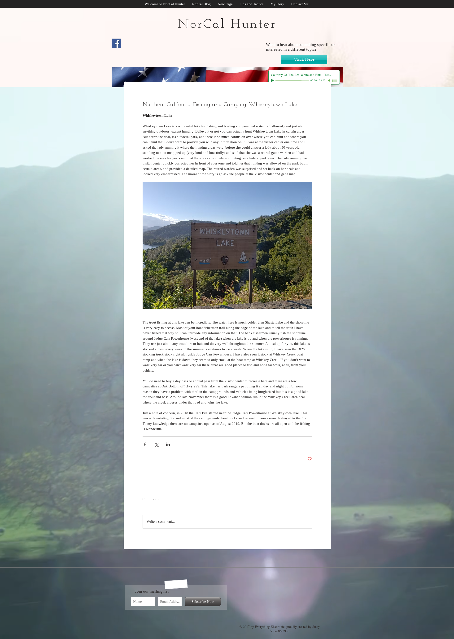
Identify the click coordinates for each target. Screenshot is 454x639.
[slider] (334, 81)
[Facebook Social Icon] (116, 43)
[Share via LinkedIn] (168, 444)
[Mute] (329, 80)
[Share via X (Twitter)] (156, 444)
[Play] (273, 80)
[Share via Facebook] (145, 444)
